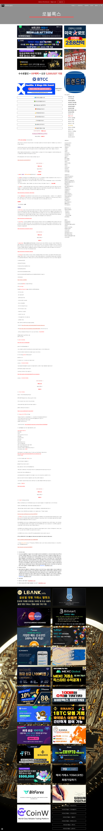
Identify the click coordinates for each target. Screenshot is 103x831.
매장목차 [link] (86, 5)
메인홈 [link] (73, 5)
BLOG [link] (91, 5)
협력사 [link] (96, 5)
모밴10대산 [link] (80, 5)
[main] (51, 14)
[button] (101, 5)
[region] (51, 2)
